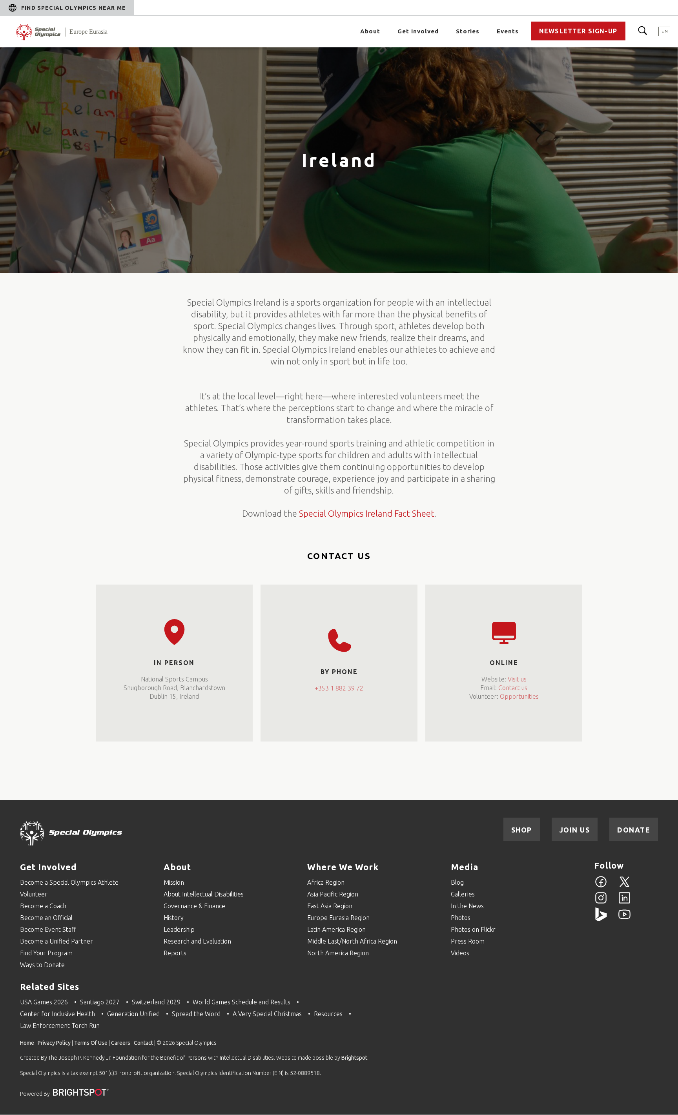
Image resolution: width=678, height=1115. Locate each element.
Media (464, 867)
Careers (120, 1043)
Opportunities (519, 696)
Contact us (512, 688)
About (177, 867)
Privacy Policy (54, 1043)
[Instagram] (601, 902)
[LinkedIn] (624, 902)
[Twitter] (624, 886)
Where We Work (343, 867)
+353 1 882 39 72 (339, 688)
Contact (143, 1043)
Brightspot (354, 1058)
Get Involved (48, 867)
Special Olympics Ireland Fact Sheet (366, 513)
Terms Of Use (91, 1043)
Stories (467, 31)
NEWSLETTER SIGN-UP (578, 31)
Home (27, 1043)
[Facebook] (601, 886)
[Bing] (601, 918)
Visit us (517, 679)
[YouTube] (624, 918)
